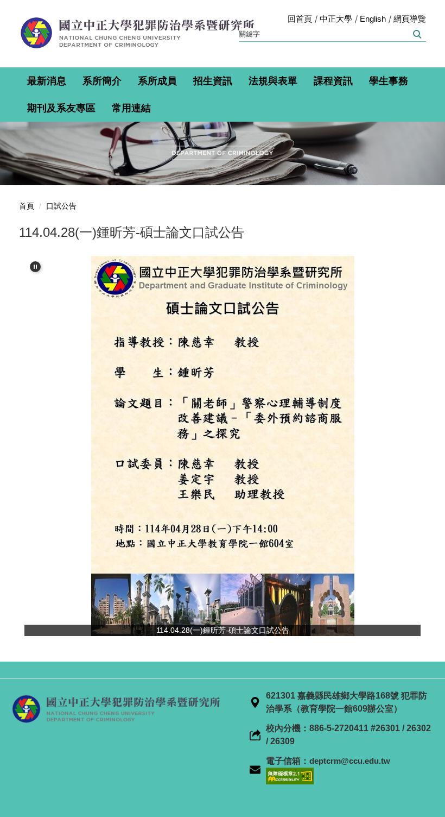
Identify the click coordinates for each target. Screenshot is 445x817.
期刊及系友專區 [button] (61, 108)
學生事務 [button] (388, 81)
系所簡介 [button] (102, 81)
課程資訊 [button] (333, 81)
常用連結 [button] (131, 108)
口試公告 (61, 206)
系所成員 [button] (157, 81)
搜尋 (416, 34)
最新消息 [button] (46, 81)
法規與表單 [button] (273, 81)
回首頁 (300, 18)
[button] (35, 266)
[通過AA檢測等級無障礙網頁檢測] (290, 775)
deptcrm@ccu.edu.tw (349, 760)
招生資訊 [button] (212, 81)
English (373, 18)
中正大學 (336, 18)
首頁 (26, 206)
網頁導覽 (409, 18)
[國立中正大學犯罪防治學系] (141, 33)
